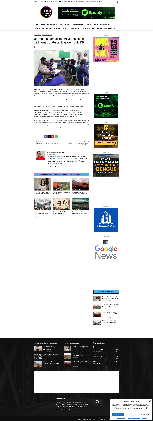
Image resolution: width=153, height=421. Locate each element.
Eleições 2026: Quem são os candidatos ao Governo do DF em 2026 (79, 194)
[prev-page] (35, 217)
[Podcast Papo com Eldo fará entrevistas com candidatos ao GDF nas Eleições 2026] (38, 348)
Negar (131, 414)
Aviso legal (144, 418)
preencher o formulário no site (65, 96)
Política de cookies (121, 418)
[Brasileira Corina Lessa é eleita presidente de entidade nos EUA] (42, 184)
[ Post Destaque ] (42, 33)
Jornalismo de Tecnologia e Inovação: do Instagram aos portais (109, 322)
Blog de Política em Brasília (47, 35)
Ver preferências (144, 414)
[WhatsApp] (56, 136)
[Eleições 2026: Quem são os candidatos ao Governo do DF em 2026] (80, 184)
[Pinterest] (52, 136)
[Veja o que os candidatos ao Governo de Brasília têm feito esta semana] (80, 204)
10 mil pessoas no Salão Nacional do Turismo (46, 143)
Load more (105, 328)
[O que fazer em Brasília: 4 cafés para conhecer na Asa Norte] (61, 204)
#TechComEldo (77, 161)
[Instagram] (50, 165)
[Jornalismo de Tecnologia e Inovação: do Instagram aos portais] (42, 204)
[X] (49, 136)
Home (35, 33)
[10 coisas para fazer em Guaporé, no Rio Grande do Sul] (61, 184)
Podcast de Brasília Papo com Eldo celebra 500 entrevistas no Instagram (51, 363)
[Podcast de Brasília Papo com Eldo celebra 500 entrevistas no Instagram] (38, 364)
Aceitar (118, 414)
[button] (150, 401)
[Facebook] (45, 136)
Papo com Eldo (63, 160)
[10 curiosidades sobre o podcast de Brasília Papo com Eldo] (38, 356)
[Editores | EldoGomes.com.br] (35, 47)
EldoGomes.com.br (71, 158)
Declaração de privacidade (134, 418)
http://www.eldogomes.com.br (53, 154)
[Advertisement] (61, 233)
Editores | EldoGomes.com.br (44, 47)
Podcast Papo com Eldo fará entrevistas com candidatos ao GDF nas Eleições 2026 (50, 348)
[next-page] (37, 217)
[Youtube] (55, 165)
